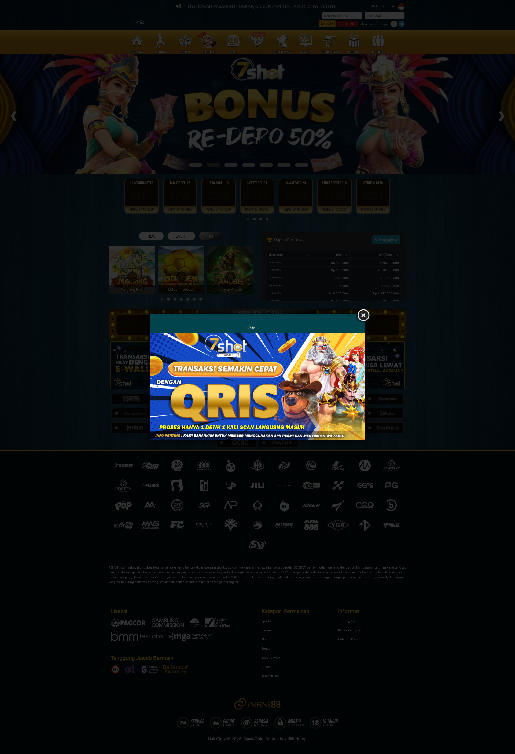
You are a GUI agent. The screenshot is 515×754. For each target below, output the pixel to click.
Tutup (363, 315)
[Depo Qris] (257, 386)
